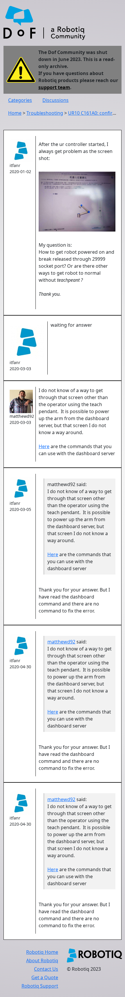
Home (15, 113)
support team (54, 87)
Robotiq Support (40, 986)
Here (44, 446)
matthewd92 (61, 641)
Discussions (55, 100)
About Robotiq (42, 960)
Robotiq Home (42, 952)
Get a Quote (44, 977)
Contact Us (46, 969)
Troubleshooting (44, 113)
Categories (20, 100)
